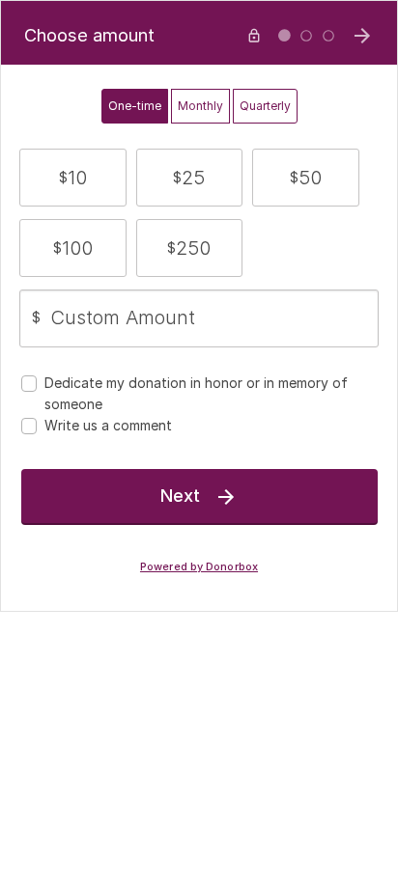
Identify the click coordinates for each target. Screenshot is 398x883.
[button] (73, 178)
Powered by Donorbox (199, 567)
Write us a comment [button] (108, 425)
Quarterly (265, 105)
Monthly (200, 105)
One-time (134, 105)
